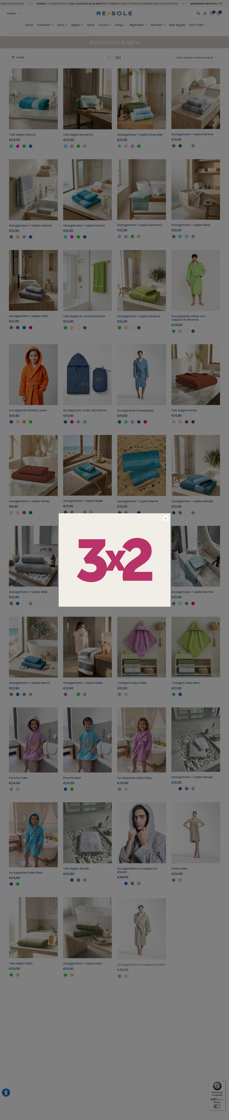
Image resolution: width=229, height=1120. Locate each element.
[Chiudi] (165, 518)
